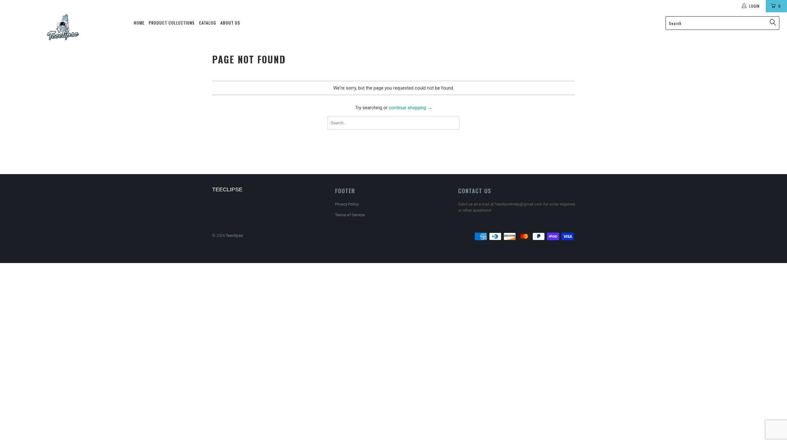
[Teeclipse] (63, 27)
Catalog (207, 22)
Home (139, 22)
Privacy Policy (347, 204)
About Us (230, 22)
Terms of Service (350, 215)
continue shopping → (410, 107)
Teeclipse (234, 235)
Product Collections (172, 22)
